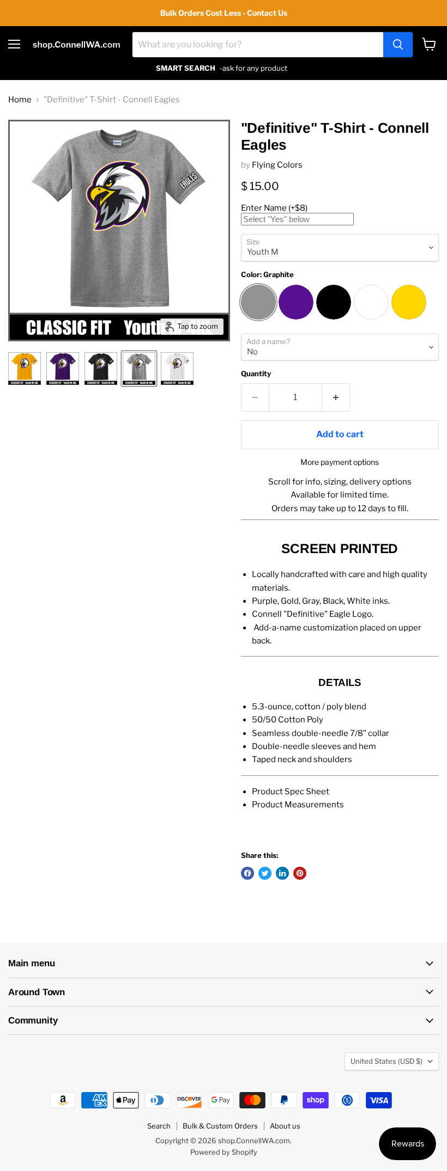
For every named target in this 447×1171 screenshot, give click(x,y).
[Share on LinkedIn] (282, 873)
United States (386, 1061)
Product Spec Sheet (290, 791)
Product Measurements (298, 805)
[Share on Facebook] (247, 873)
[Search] (398, 44)
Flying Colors (277, 165)
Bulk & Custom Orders (220, 1125)
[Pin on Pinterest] (299, 873)
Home (20, 100)
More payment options (339, 462)
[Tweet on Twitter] (264, 873)
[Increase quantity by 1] (336, 397)
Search (159, 1125)
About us (285, 1125)
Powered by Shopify (223, 1152)
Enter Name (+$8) (274, 208)
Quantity (256, 374)
